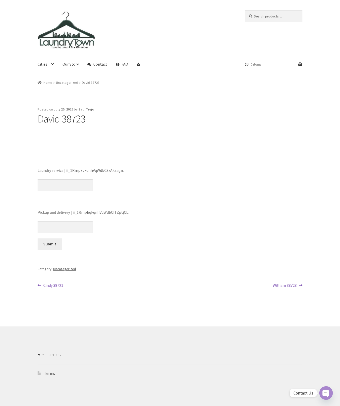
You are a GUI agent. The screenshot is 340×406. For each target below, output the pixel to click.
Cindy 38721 (53, 286)
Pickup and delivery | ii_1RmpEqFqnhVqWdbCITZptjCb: (83, 212)
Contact (100, 64)
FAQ (124, 64)
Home (48, 82)
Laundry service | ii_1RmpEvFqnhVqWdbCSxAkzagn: (81, 170)
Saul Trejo (86, 109)
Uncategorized (67, 82)
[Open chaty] (326, 393)
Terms (49, 373)
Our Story (70, 64)
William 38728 (285, 286)
